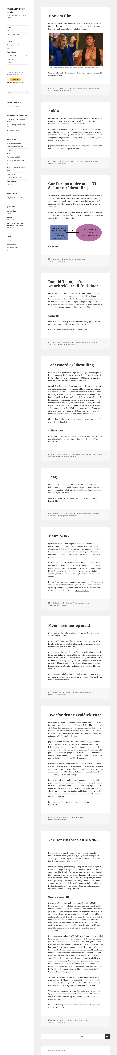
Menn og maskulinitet (14, 178)
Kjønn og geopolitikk (13, 157)
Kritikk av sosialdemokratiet (16, 167)
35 (82, 1036)
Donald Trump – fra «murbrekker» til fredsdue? (73, 283)
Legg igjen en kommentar (63, 90)
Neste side (107, 1036)
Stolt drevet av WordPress (56, 1050)
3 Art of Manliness (13, 130)
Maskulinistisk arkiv (16, 10)
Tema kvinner (11, 52)
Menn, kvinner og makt (69, 625)
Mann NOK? (59, 536)
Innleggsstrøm (11, 244)
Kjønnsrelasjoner (12, 164)
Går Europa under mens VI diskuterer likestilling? (16, 224)
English (9, 63)
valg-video (94, 565)
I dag (52, 476)
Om (8, 31)
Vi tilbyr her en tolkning (72, 674)
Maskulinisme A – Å (13, 56)
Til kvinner (10, 59)
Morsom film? (11, 211)
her (80, 73)
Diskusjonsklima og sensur (15, 147)
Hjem (9, 27)
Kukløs (9, 217)
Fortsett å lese (76, 148)
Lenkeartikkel (11, 174)
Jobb (8, 38)
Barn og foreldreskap (14, 45)
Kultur (9, 48)
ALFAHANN (15, 106)
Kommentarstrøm (12, 247)
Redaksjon (67, 342)
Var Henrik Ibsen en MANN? (73, 839)
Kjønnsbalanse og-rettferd (15, 160)
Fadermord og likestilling (71, 364)
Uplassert (10, 184)
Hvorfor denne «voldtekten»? (74, 714)
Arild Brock (64, 88)
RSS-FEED (12, 207)
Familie (9, 41)
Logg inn (9, 241)
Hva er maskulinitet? (14, 34)
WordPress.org (11, 251)
